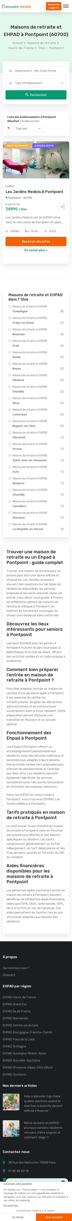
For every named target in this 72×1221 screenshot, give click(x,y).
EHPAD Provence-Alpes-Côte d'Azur (28, 1067)
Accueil (17, 43)
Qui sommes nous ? (16, 968)
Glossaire (9, 975)
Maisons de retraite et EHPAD (38, 309)
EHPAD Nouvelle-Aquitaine (21, 1060)
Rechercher (38, 95)
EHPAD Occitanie (14, 1074)
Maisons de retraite (41, 43)
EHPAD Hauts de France (19, 997)
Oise (41, 48)
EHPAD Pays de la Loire (19, 1039)
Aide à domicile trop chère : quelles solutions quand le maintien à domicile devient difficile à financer (43, 1103)
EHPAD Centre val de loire (20, 1025)
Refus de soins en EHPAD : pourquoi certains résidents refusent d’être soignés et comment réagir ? (43, 1130)
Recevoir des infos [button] (36, 241)
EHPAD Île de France (17, 1011)
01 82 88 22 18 (18, 1171)
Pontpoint (56, 48)
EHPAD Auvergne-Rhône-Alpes (24, 1053)
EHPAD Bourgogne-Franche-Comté (27, 1032)
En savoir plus (35, 250)
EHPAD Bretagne (14, 1046)
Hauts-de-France (21, 48)
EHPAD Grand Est (15, 1004)
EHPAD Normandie (15, 1018)
